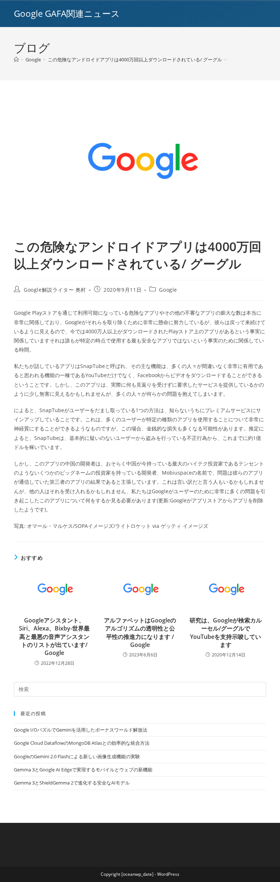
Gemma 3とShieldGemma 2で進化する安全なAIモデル (72, 782)
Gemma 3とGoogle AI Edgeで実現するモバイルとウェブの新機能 (83, 769)
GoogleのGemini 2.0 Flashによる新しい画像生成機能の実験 (77, 756)
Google (168, 289)
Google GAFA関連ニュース (67, 13)
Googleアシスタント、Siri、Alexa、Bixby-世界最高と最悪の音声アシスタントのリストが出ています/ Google (54, 636)
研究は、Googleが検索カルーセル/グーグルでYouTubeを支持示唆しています (226, 632)
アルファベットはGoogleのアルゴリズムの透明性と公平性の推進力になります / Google (140, 632)
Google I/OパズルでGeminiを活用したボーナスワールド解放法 (80, 729)
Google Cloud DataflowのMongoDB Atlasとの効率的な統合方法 (81, 743)
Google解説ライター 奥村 (55, 289)
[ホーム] (16, 59)
